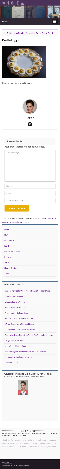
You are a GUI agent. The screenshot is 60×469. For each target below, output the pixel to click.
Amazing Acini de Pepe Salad (16, 313)
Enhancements (10, 240)
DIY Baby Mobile (11, 363)
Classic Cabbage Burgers (14, 296)
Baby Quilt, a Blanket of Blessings (18, 357)
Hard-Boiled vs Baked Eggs (15, 308)
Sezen (5, 21)
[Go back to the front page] (30, 12)
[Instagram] (17, 2)
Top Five (7, 263)
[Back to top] (53, 462)
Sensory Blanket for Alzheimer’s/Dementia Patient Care (27, 291)
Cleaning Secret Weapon (14, 302)
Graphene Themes (22, 465)
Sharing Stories (10, 268)
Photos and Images (12, 252)
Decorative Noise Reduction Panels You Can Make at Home (28, 335)
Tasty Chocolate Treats (13, 341)
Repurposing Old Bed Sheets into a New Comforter (25, 352)
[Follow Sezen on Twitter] (3, 2)
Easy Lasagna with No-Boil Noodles (18, 319)
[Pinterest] (12, 2)
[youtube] (22, 2)
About (6, 274)
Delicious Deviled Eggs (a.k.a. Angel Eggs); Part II (31, 33)
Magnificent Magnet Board (15, 346)
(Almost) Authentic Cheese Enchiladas (19, 330)
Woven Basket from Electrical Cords (19, 324)
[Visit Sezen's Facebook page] (8, 2)
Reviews (7, 257)
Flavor (6, 235)
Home (6, 229)
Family (7, 246)
